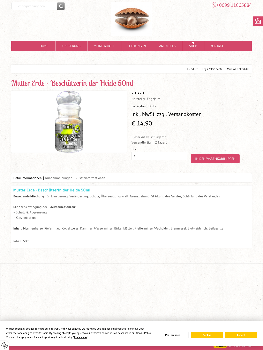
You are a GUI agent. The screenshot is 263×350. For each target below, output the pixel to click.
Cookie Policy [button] (143, 333)
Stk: (134, 149)
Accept (241, 335)
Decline (207, 335)
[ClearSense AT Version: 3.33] (220, 346)
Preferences (172, 335)
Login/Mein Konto (212, 69)
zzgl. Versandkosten (179, 114)
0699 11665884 (235, 5)
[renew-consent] (4, 345)
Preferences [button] (80, 337)
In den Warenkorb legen (215, 158)
